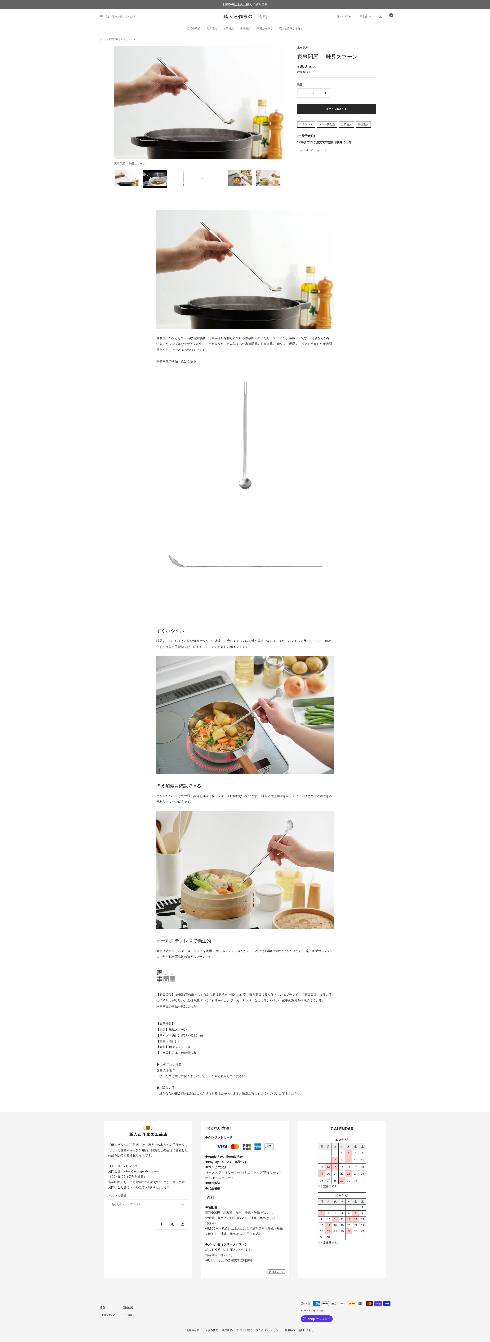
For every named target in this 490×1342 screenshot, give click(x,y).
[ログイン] (380, 16)
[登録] (182, 1204)
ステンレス (306, 124)
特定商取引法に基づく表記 (237, 1330)
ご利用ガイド (191, 1330)
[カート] (388, 16)
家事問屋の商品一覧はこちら (176, 361)
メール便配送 (327, 124)
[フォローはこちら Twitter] (172, 1224)
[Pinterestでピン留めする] (312, 150)
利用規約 (290, 1330)
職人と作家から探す (291, 28)
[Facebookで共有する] (307, 150)
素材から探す (265, 28)
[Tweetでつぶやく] (318, 150)
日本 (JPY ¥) (343, 16)
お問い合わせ (306, 1330)
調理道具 (363, 124)
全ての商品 (193, 28)
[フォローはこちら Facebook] (161, 1224)
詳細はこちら (276, 1271)
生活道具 (245, 28)
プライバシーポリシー (268, 1330)
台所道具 (228, 28)
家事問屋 (302, 47)
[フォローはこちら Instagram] (182, 1224)
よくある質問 (210, 1330)
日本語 (363, 16)
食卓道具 (211, 28)
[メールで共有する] (324, 151)
